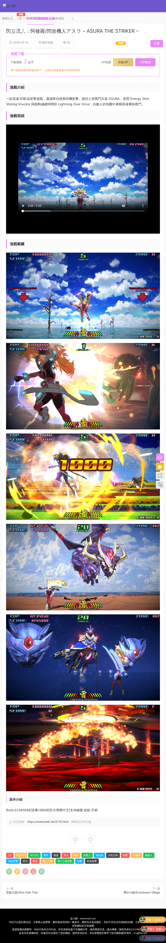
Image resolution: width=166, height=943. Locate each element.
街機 (79, 861)
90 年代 (34, 855)
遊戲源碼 (71, 18)
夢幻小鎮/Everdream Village (142, 892)
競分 (35, 861)
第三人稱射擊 (64, 861)
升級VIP (123, 62)
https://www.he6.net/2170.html (47, 821)
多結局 (99, 855)
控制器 (136, 855)
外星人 (87, 855)
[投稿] (133, 43)
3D (10, 855)
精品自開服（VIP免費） (106, 18)
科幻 (25, 861)
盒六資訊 (137, 18)
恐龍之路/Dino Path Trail (21, 892)
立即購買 (145, 62)
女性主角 (113, 855)
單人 (66, 855)
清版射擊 (13, 861)
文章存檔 (18, 31)
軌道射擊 (92, 861)
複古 (75, 855)
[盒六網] (12, 6)
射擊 (125, 855)
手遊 (16, 16)
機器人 (148, 855)
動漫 (56, 855)
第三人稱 (47, 861)
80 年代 (21, 855)
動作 (46, 855)
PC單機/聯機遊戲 (42, 18)
